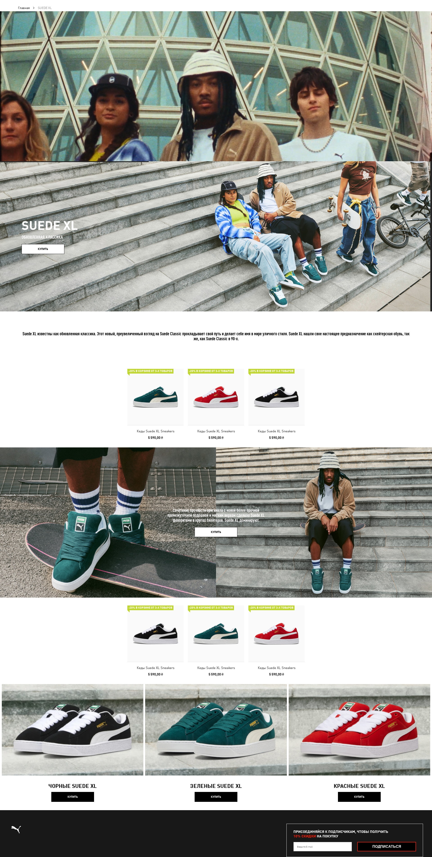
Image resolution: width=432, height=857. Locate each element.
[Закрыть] (301, 377)
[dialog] (216, 428)
